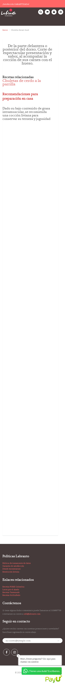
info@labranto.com (32, 614)
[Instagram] (14, 652)
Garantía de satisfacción (13, 566)
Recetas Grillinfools (11, 595)
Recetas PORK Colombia (13, 586)
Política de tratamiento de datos (16, 563)
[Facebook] (6, 652)
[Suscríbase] (58, 640)
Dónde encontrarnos (11, 568)
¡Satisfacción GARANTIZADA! (15, 4)
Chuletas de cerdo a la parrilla (21, 82)
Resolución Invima (10, 571)
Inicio (5, 30)
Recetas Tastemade (11, 592)
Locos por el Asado (10, 589)
